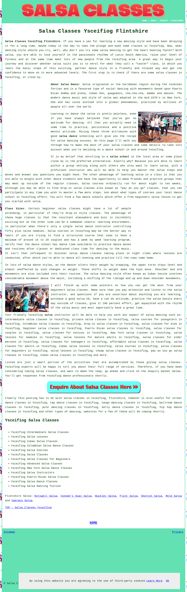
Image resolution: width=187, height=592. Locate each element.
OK (167, 580)
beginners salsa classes (69, 289)
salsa (107, 97)
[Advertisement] (27, 126)
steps (97, 192)
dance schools (92, 197)
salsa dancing (67, 140)
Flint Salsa (129, 496)
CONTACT (164, 20)
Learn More (154, 580)
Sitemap (9, 532)
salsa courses (125, 346)
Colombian (34, 445)
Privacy (177, 532)
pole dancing (52, 407)
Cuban (31, 441)
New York (33, 468)
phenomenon (129, 102)
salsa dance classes (85, 253)
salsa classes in (77, 398)
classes (72, 183)
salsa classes (122, 145)
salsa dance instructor (93, 226)
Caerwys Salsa (22, 500)
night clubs (141, 253)
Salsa (86, 84)
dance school (115, 149)
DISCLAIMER (177, 20)
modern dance (60, 97)
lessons (169, 253)
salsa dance (68, 136)
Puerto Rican (36, 477)
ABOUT (153, 20)
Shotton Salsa (151, 496)
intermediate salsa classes (26, 319)
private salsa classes (89, 319)
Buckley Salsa (105, 496)
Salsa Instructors (40, 472)
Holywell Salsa (45, 496)
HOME (144, 20)
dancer (72, 264)
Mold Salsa (174, 496)
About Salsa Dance (65, 84)
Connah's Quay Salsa (76, 496)
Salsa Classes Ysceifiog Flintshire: (33, 41)
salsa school (119, 156)
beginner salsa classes (61, 208)
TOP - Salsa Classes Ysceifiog (28, 507)
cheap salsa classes (111, 350)
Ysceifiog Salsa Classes (32, 420)
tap (52, 402)
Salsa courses (58, 231)
